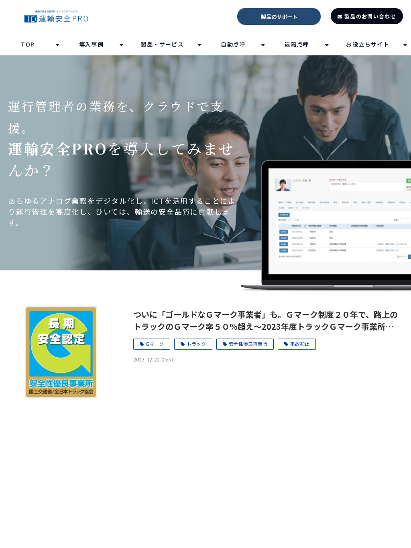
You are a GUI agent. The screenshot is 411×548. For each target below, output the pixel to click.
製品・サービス (162, 44)
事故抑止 (299, 343)
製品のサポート (279, 16)
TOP (28, 44)
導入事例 (91, 44)
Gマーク (155, 343)
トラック (196, 343)
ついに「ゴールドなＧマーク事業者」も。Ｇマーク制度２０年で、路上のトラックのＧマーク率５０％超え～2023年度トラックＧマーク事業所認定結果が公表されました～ (265, 321)
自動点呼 (233, 44)
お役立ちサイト (367, 44)
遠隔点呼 (297, 44)
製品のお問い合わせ (370, 16)
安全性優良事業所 (248, 343)
